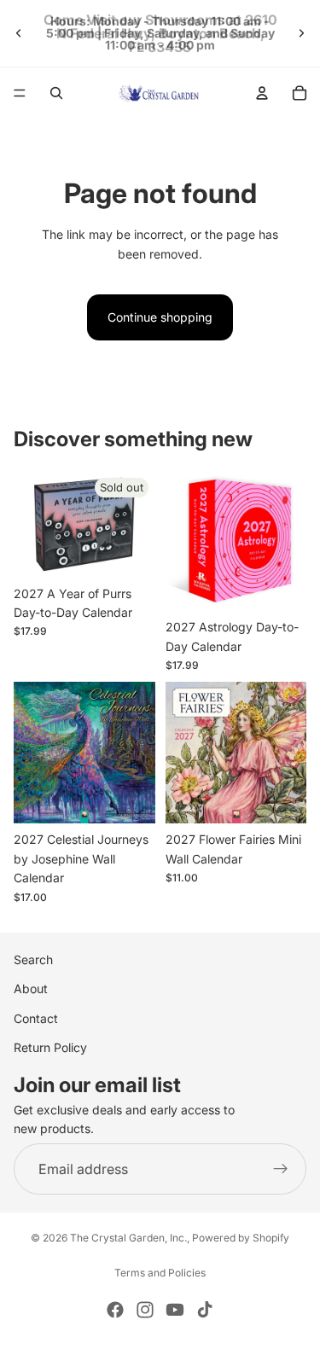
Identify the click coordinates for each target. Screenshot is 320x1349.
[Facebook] (115, 1310)
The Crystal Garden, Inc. (128, 1237)
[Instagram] (145, 1310)
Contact (36, 1018)
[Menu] (19, 93)
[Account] (262, 93)
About (31, 988)
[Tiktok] (205, 1310)
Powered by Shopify (240, 1237)
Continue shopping (160, 317)
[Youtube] (175, 1310)
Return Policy (50, 1047)
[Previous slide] (19, 33)
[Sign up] (281, 1169)
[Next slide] (301, 33)
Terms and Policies (160, 1272)
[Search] (56, 93)
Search (33, 959)
